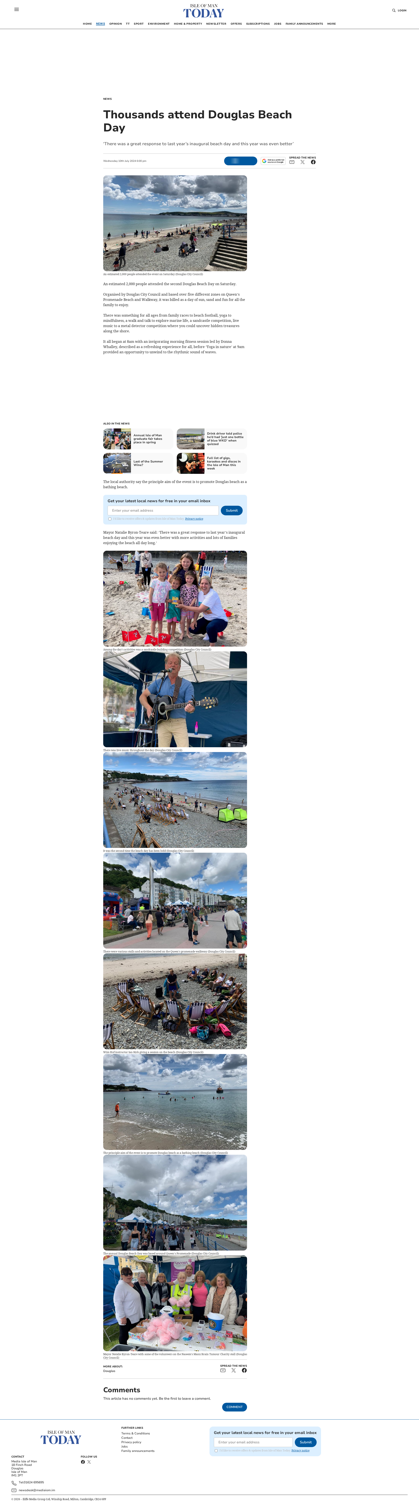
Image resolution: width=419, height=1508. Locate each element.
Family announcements (138, 1451)
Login (402, 10)
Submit (232, 510)
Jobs (124, 1446)
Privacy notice (194, 518)
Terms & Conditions (135, 1433)
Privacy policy (131, 1442)
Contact (126, 1438)
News (107, 99)
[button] (16, 9)
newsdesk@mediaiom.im (37, 1490)
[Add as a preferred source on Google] (273, 161)
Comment (235, 1407)
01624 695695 (34, 1482)
